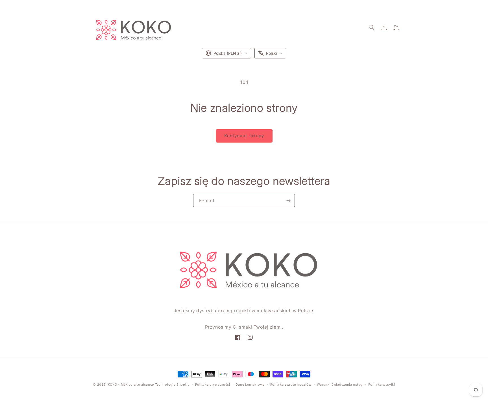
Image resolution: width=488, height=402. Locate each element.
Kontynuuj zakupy (244, 135)
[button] (371, 27)
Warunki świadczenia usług (340, 384)
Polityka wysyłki (381, 384)
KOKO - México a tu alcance (131, 384)
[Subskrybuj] (288, 200)
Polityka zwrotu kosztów (290, 384)
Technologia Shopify (172, 384)
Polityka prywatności (212, 384)
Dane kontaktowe (250, 384)
